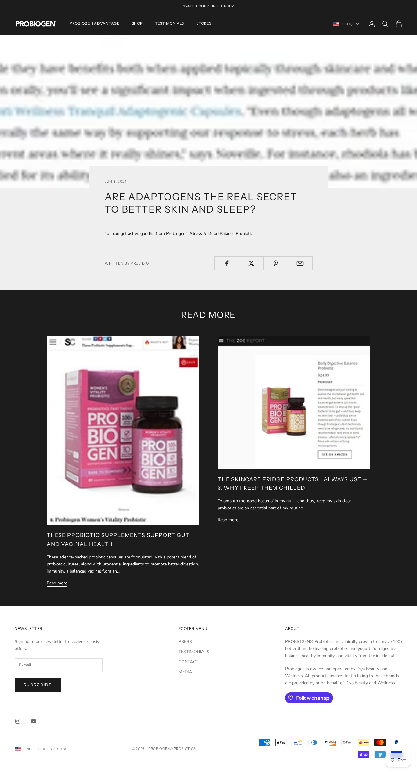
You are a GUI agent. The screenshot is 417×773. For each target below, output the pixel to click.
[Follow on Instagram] (18, 721)
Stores (203, 23)
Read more (57, 583)
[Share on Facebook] (227, 263)
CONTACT (188, 662)
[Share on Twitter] (251, 263)
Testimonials (169, 23)
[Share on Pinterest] (276, 263)
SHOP (137, 23)
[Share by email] (300, 263)
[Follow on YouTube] (34, 721)
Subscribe (38, 685)
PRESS (185, 642)
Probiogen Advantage (95, 23)
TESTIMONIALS (194, 652)
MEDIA (185, 672)
